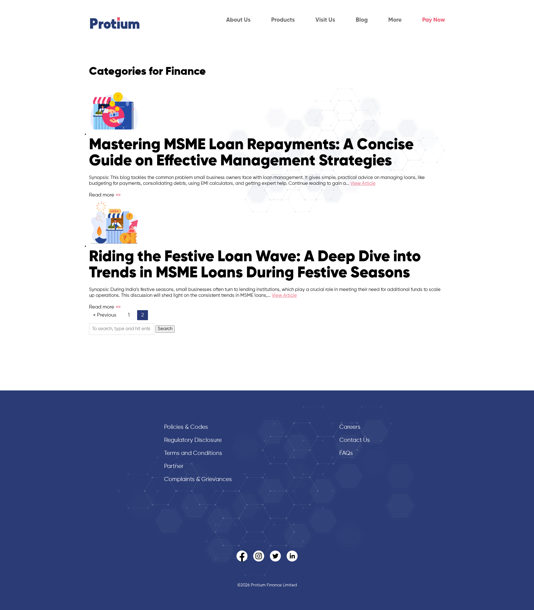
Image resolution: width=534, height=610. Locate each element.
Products (283, 20)
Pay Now (433, 20)
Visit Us (325, 20)
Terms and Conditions (193, 453)
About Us (238, 20)
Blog (362, 20)
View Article (362, 183)
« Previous (104, 315)
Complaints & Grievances (198, 479)
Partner (174, 466)
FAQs (346, 453)
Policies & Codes (186, 427)
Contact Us (354, 440)
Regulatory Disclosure (193, 440)
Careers (349, 427)
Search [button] (165, 329)
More (395, 20)
